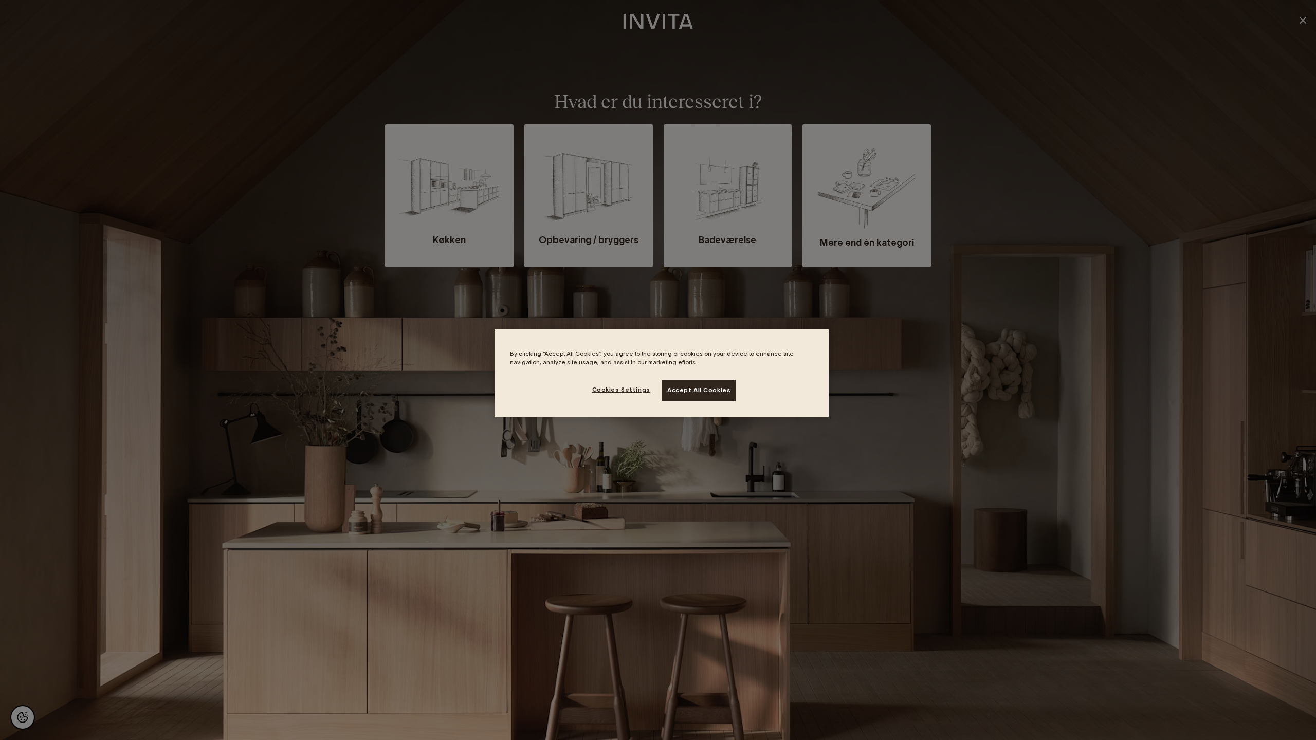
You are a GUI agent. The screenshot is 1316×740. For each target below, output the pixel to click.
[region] (662, 373)
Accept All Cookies (698, 390)
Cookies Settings (621, 389)
